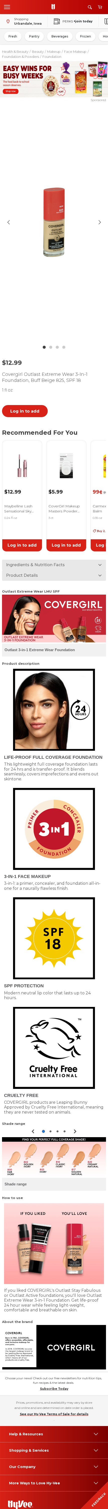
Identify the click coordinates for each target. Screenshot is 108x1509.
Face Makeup (75, 52)
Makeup (54, 52)
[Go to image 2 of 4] (50, 347)
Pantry (34, 36)
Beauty (38, 52)
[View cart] (100, 7)
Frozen (85, 36)
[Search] (90, 7)
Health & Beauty (15, 52)
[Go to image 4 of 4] (64, 347)
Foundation (51, 57)
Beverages (59, 36)
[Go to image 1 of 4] (44, 347)
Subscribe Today (54, 1389)
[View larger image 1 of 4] (54, 222)
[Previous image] (9, 222)
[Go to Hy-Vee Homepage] (54, 7)
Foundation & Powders (20, 57)
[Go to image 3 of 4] (57, 347)
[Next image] (100, 222)
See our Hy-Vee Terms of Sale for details (54, 1414)
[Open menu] (7, 7)
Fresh (13, 36)
